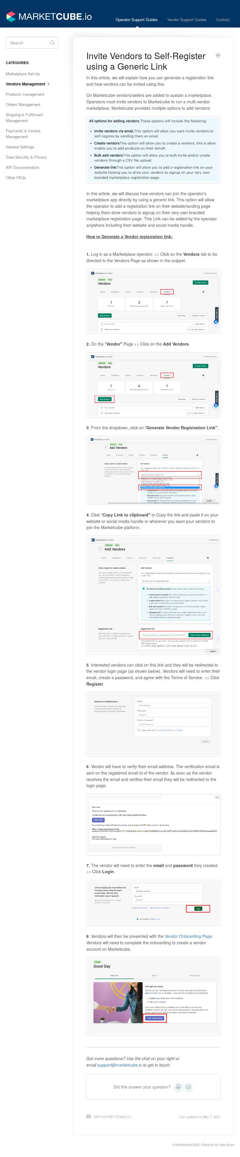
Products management (25, 94)
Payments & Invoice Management (23, 133)
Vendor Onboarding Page (188, 936)
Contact (223, 19)
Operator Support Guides (137, 19)
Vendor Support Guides (187, 19)
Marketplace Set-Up (23, 73)
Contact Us (123, 1116)
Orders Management (23, 104)
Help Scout (226, 1144)
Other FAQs (16, 177)
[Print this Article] (218, 56)
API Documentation (22, 167)
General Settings (20, 147)
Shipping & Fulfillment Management (24, 117)
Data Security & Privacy (26, 157)
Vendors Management (26, 84)
